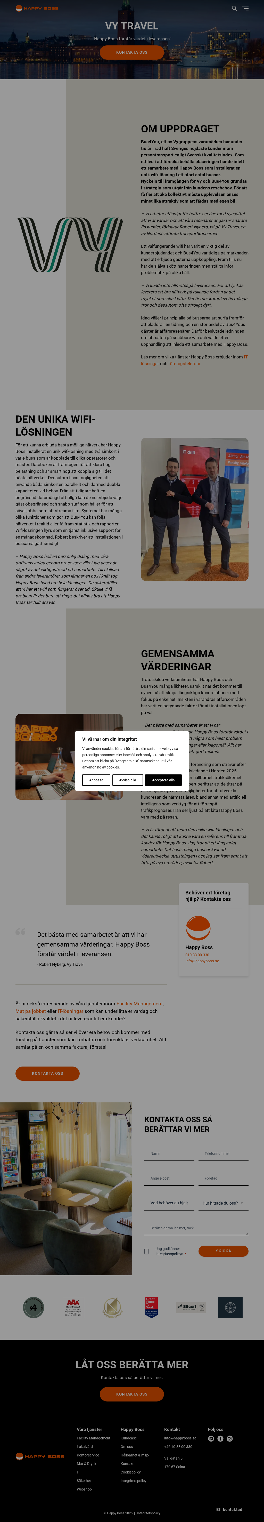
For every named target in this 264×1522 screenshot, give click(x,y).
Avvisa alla (127, 780)
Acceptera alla (163, 780)
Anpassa (96, 780)
